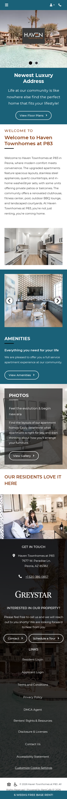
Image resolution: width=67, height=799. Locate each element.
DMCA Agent (33, 709)
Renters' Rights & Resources (34, 720)
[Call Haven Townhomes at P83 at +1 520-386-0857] (60, 5)
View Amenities (20, 375)
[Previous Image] (9, 300)
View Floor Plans (32, 115)
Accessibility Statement (33, 756)
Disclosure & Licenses (33, 731)
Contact (14, 638)
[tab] (30, 63)
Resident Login (33, 659)
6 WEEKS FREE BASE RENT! (33, 795)
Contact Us (32, 744)
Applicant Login (33, 672)
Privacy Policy (33, 697)
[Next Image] (57, 300)
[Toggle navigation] (6, 5)
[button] (52, 5)
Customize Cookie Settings (33, 768)
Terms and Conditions (34, 684)
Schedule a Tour (44, 638)
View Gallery (22, 456)
